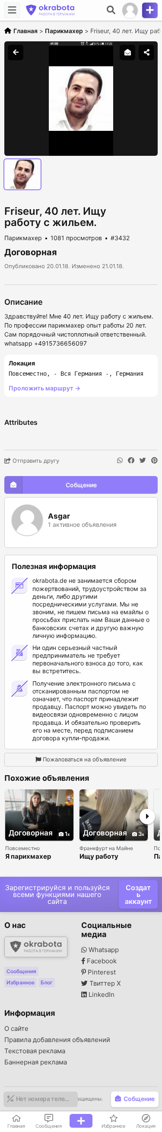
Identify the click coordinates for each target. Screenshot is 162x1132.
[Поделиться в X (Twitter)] (143, 460)
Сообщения (21, 971)
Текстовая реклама (34, 1051)
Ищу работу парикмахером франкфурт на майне (113, 856)
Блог (47, 982)
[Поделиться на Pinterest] (154, 460)
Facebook (101, 961)
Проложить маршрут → (44, 388)
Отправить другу (35, 460)
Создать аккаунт (138, 894)
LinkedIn (100, 995)
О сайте (16, 1029)
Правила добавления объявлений (57, 1040)
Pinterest (101, 972)
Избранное (20, 982)
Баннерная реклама (35, 1062)
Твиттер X (104, 983)
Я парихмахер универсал (28, 856)
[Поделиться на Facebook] (131, 460)
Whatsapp (103, 950)
